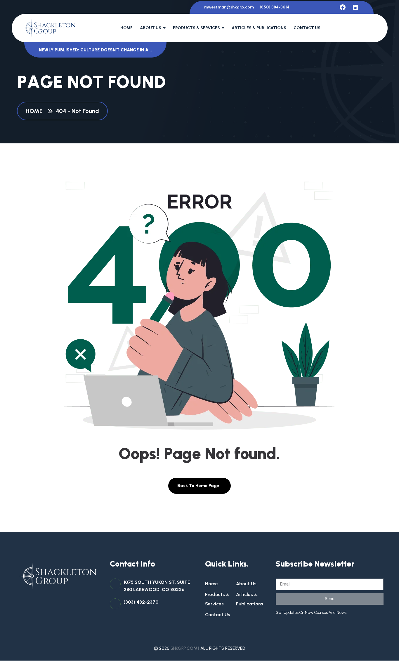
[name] (342, 7)
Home (126, 27)
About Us (150, 27)
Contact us (217, 614)
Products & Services (196, 27)
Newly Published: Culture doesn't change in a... (95, 50)
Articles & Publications (259, 27)
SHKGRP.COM (184, 648)
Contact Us (307, 27)
